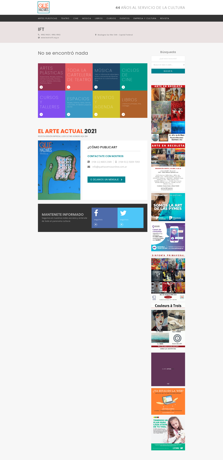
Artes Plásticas (47, 18)
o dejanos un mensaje (105, 179)
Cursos (111, 18)
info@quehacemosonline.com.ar (109, 166)
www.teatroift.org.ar (50, 37)
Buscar (167, 71)
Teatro (65, 18)
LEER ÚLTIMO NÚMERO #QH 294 (74, 136)
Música (86, 18)
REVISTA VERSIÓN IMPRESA (49, 136)
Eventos (125, 18)
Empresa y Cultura (145, 18)
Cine (75, 18)
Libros (99, 18)
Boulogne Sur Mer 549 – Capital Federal (115, 35)
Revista (164, 18)
